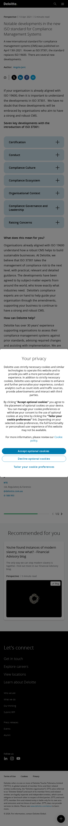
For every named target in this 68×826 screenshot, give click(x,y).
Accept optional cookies (34, 451)
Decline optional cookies (34, 458)
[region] (34, 413)
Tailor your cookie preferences (34, 467)
